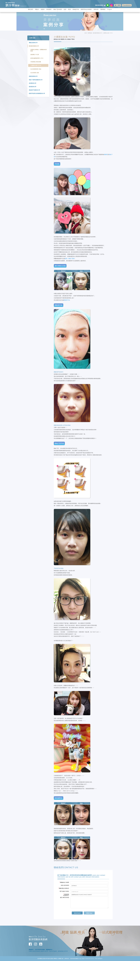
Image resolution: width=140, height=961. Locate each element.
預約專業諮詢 (102, 5)
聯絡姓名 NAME (64, 882)
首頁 (86, 33)
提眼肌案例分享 (33, 76)
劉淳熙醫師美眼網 (38, 939)
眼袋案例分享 (32, 86)
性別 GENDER (65, 885)
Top (138, 940)
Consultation (127, 5)
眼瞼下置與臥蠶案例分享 (36, 79)
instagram (111, 5)
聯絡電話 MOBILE (63, 888)
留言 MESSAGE (64, 897)
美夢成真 (90, 33)
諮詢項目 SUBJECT (66, 895)
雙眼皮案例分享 (33, 42)
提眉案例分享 (32, 83)
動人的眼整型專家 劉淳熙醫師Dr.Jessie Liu (16, 4)
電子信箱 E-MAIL (64, 891)
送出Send (77, 913)
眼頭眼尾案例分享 (97, 33)
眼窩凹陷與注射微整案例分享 (37, 93)
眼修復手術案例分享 (34, 90)
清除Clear (89, 913)
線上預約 (117, 5)
